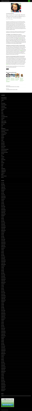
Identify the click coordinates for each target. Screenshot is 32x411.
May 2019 (2, 288)
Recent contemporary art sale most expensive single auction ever (17, 79)
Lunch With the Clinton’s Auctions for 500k (11, 89)
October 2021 (3, 245)
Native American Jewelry (4, 152)
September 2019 (3, 282)
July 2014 (2, 374)
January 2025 (3, 194)
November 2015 (3, 350)
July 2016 (2, 338)
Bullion (2, 110)
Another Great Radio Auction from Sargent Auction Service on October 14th (22, 79)
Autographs (2, 109)
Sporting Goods (3, 159)
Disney (2, 125)
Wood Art (2, 177)
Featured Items (3, 131)
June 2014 (2, 375)
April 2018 (2, 307)
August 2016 (3, 337)
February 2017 (3, 328)
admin (12, 19)
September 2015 (3, 353)
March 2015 (2, 362)
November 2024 (3, 196)
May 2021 (2, 252)
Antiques (2, 100)
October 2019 (3, 280)
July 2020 (2, 267)
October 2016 (3, 334)
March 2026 (2, 184)
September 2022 (3, 230)
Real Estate (2, 153)
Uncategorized (3, 168)
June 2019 (2, 286)
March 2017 (2, 326)
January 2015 (3, 365)
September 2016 (3, 335)
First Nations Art (3, 134)
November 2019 (3, 279)
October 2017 (3, 316)
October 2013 (3, 387)
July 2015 (2, 356)
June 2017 (2, 322)
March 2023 (2, 221)
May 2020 (2, 270)
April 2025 (2, 193)
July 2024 (2, 200)
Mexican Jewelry (3, 146)
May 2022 (2, 234)
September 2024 (3, 197)
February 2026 (3, 185)
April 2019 (2, 289)
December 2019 (3, 277)
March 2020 (2, 273)
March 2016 (2, 344)
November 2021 (3, 243)
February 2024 (3, 206)
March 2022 (2, 237)
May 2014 (2, 377)
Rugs (1, 155)
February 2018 (3, 310)
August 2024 (3, 199)
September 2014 (3, 371)
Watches (2, 174)
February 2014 (3, 381)
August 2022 (3, 231)
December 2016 (3, 331)
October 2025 (3, 187)
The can (20, 38)
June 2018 (2, 304)
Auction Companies (3, 104)
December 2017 (3, 313)
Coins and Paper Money (4, 116)
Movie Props (3, 147)
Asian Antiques (3, 103)
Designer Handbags (3, 122)
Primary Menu (31, 1)
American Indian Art (4, 97)
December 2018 (3, 295)
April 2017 (2, 325)
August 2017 (3, 319)
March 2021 (2, 255)
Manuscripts (2, 143)
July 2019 (2, 285)
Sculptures (2, 158)
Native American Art (4, 150)
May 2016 (2, 341)
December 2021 (3, 242)
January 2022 (3, 240)
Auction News (8, 13)
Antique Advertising (3, 98)
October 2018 (3, 298)
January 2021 (3, 258)
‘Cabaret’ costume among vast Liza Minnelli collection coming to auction (13, 79)
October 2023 (3, 212)
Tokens (2, 165)
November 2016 (3, 332)
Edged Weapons (3, 128)
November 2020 (3, 261)
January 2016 (3, 347)
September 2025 (3, 188)
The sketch (21, 50)
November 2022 (3, 227)
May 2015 (2, 359)
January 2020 (3, 276)
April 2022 (2, 236)
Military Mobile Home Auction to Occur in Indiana (12, 86)
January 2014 (3, 383)
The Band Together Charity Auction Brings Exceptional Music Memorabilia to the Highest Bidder (8, 80)
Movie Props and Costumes (4, 149)
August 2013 (3, 390)
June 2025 (2, 191)
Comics (2, 119)
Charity (2, 112)
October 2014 (3, 369)
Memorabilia (12, 13)
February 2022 (3, 239)
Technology (2, 162)
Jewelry (2, 140)
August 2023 (3, 215)
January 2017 (3, 329)
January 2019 (3, 294)
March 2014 (2, 380)
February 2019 (3, 292)
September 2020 (3, 264)
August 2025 (3, 190)
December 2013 (3, 384)
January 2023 (3, 224)
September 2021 (3, 246)
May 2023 (2, 218)
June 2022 (2, 233)
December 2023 (3, 209)
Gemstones (2, 137)
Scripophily (2, 156)
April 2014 (2, 378)
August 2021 (3, 248)
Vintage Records (3, 171)
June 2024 (2, 202)
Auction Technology (3, 107)
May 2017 (2, 323)
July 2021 (2, 249)
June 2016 (2, 340)
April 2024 (2, 203)
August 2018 (3, 301)
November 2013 (3, 386)
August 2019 (3, 283)
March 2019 (2, 291)
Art (1, 101)
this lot (7, 64)
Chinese (2, 113)
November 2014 (3, 368)
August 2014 (3, 372)
